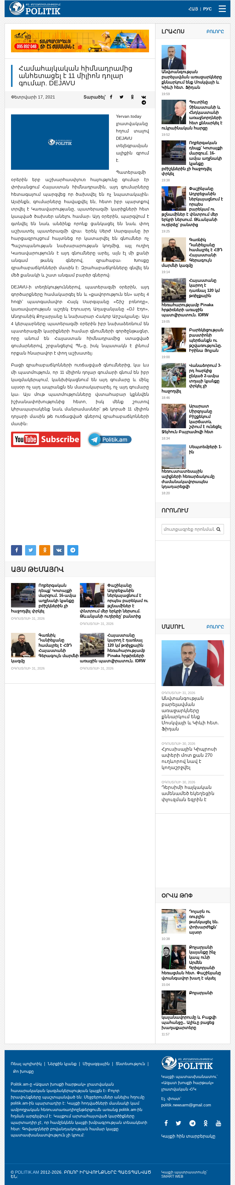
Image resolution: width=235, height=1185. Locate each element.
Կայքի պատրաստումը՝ (184, 1172)
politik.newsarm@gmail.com (186, 1105)
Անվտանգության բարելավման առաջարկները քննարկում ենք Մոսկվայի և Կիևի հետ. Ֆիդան (192, 79)
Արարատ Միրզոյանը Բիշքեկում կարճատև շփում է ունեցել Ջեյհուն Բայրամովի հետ (192, 419)
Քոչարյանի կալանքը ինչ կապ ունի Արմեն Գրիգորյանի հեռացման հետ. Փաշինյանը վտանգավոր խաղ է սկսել (191, 962)
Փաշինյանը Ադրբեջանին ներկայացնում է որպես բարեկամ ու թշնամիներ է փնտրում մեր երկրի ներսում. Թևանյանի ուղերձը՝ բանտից (114, 601)
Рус (207, 8)
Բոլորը (215, 31)
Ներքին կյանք (62, 1063)
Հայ (193, 8)
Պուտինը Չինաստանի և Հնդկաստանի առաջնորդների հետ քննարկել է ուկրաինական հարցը (192, 115)
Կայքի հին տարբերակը (188, 1136)
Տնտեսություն (130, 1063)
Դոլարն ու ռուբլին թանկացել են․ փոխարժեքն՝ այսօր (203, 921)
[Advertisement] (80, 496)
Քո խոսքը (23, 1071)
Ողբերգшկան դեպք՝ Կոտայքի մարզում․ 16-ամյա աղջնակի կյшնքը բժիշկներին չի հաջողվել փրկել (43, 598)
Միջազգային (96, 1063)
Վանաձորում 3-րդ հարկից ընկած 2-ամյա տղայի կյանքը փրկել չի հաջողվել (191, 378)
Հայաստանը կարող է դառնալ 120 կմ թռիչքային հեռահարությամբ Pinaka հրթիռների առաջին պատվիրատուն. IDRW (112, 648)
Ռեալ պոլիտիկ (26, 1063)
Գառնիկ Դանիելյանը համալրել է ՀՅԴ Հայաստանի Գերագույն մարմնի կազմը (45, 648)
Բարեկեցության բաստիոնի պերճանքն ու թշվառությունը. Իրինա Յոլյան (206, 340)
